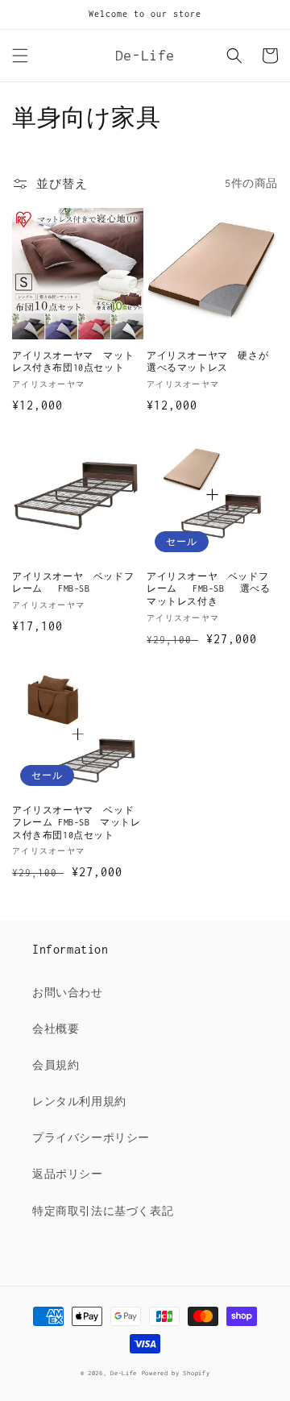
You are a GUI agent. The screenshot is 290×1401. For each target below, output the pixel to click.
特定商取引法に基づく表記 (102, 1211)
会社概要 (55, 1029)
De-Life (123, 1373)
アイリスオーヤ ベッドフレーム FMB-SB (73, 583)
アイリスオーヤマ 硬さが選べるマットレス (207, 362)
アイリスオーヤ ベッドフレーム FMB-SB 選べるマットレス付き (209, 589)
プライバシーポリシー (91, 1138)
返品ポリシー (67, 1174)
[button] (20, 55)
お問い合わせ (67, 993)
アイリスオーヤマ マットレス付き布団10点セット (73, 362)
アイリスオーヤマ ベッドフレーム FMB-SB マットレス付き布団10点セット (76, 822)
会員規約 (55, 1065)
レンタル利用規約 (79, 1101)
